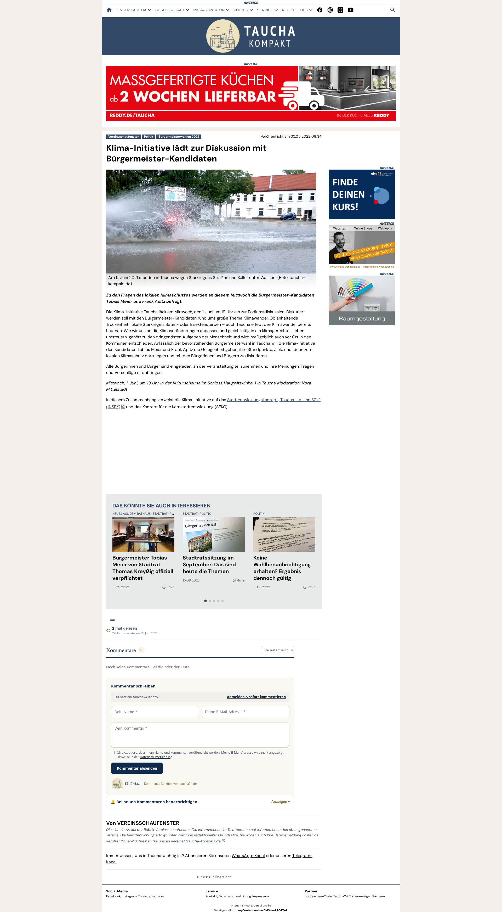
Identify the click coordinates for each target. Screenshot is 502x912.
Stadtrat (160, 514)
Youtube (157, 896)
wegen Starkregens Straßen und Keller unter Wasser (225, 277)
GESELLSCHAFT (169, 10)
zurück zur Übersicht (214, 877)
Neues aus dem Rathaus (131, 514)
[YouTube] (350, 10)
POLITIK (240, 10)
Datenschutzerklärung (156, 757)
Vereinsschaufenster (123, 137)
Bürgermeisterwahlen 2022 (178, 137)
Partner (311, 891)
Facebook (113, 896)
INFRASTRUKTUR (209, 10)
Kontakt (211, 896)
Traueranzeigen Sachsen (367, 896)
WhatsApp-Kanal (248, 855)
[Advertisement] (214, 451)
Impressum (260, 896)
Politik (148, 137)
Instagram (129, 896)
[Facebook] (320, 10)
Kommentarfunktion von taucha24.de (170, 784)
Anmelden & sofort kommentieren (256, 697)
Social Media (117, 891)
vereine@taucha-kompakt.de (196, 841)
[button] (211, 280)
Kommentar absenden (137, 768)
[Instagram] (330, 10)
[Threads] (340, 10)
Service (212, 891)
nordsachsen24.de (318, 896)
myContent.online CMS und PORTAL (263, 910)
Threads (144, 896)
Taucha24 (340, 896)
